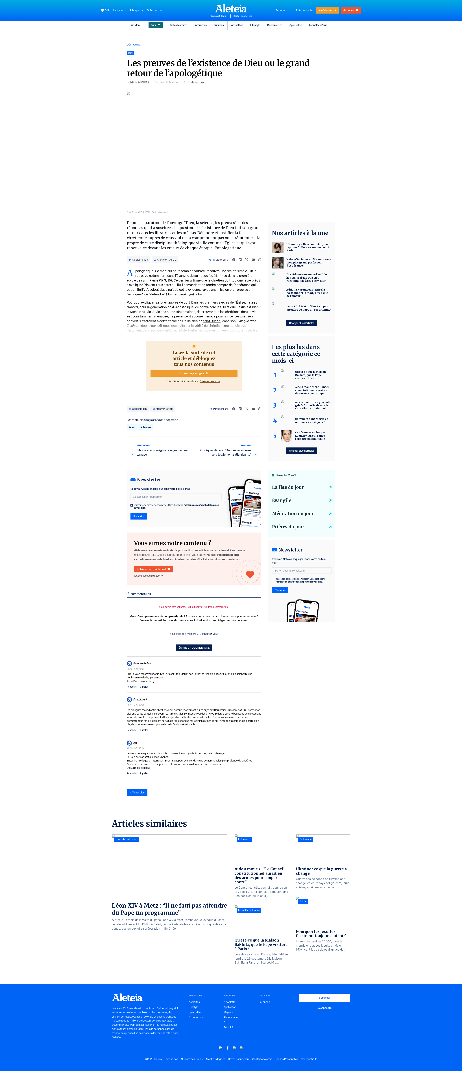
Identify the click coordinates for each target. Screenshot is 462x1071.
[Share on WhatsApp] (259, 259)
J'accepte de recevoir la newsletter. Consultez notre (176, 506)
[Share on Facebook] (233, 259)
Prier (153, 25)
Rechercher (156, 10)
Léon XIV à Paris (318, 25)
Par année (264, 1002)
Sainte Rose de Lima (243, 16)
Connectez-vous (210, 381)
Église (303, 901)
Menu (138, 25)
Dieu (131, 427)
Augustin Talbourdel (166, 82)
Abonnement (231, 1017)
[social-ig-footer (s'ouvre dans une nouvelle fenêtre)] (241, 1048)
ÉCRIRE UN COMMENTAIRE (194, 647)
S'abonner (324, 997)
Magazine (229, 1012)
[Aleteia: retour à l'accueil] (231, 8)
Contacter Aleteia (262, 1059)
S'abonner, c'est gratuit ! (194, 373)
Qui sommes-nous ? (192, 1059)
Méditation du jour (293, 513)
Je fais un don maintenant (151, 569)
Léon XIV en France (126, 839)
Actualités (237, 25)
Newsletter (230, 1002)
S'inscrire (138, 516)
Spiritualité (295, 25)
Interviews (201, 25)
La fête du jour (288, 487)
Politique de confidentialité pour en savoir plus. (299, 581)
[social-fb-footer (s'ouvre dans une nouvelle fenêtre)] (227, 1048)
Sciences (145, 427)
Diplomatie (306, 839)
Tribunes (219, 25)
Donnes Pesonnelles (286, 1059)
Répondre (132, 686)
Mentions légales (215, 1059)
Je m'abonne (325, 10)
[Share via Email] (253, 259)
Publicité (228, 1027)
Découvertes (274, 25)
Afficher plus (137, 792)
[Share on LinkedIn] (240, 259)
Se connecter (305, 10)
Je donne (348, 10)
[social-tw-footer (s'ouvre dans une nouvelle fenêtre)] (234, 1048)
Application (230, 1007)
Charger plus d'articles (301, 323)
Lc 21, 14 (216, 276)
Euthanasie (244, 839)
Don (226, 1022)
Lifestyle (255, 25)
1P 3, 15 (165, 280)
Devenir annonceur (238, 1059)
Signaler (144, 686)
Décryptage (133, 44)
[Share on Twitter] (246, 259)
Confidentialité (309, 1059)
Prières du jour (288, 527)
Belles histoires (178, 25)
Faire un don (171, 1059)
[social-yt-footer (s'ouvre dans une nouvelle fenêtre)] (220, 1048)
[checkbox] (131, 505)
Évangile (281, 500)
